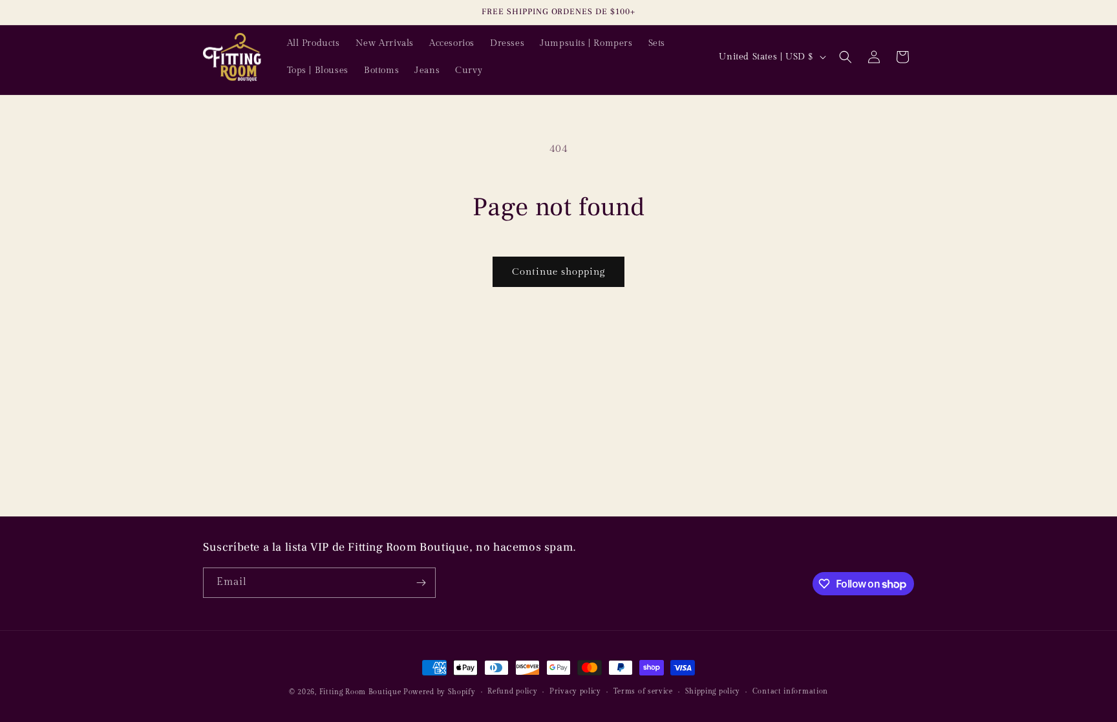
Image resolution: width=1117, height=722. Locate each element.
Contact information (790, 691)
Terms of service (643, 691)
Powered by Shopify (439, 692)
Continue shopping (558, 271)
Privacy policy (575, 691)
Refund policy (512, 691)
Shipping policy (713, 691)
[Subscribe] (421, 583)
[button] (845, 57)
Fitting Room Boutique (360, 692)
